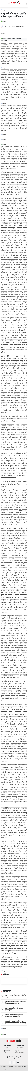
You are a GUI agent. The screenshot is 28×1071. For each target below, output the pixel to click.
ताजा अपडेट (7, 991)
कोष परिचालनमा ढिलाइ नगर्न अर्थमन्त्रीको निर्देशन (15, 996)
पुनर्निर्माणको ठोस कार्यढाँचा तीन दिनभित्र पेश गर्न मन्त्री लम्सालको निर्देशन (15, 1003)
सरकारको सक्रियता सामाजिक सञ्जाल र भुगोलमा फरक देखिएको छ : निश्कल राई (15, 1022)
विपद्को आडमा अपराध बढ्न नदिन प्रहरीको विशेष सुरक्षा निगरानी (14, 1016)
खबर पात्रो (7, 27)
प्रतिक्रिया (6, 974)
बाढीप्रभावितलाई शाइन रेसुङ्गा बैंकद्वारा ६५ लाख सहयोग (15, 1009)
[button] (2, 4)
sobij (5, 1069)
